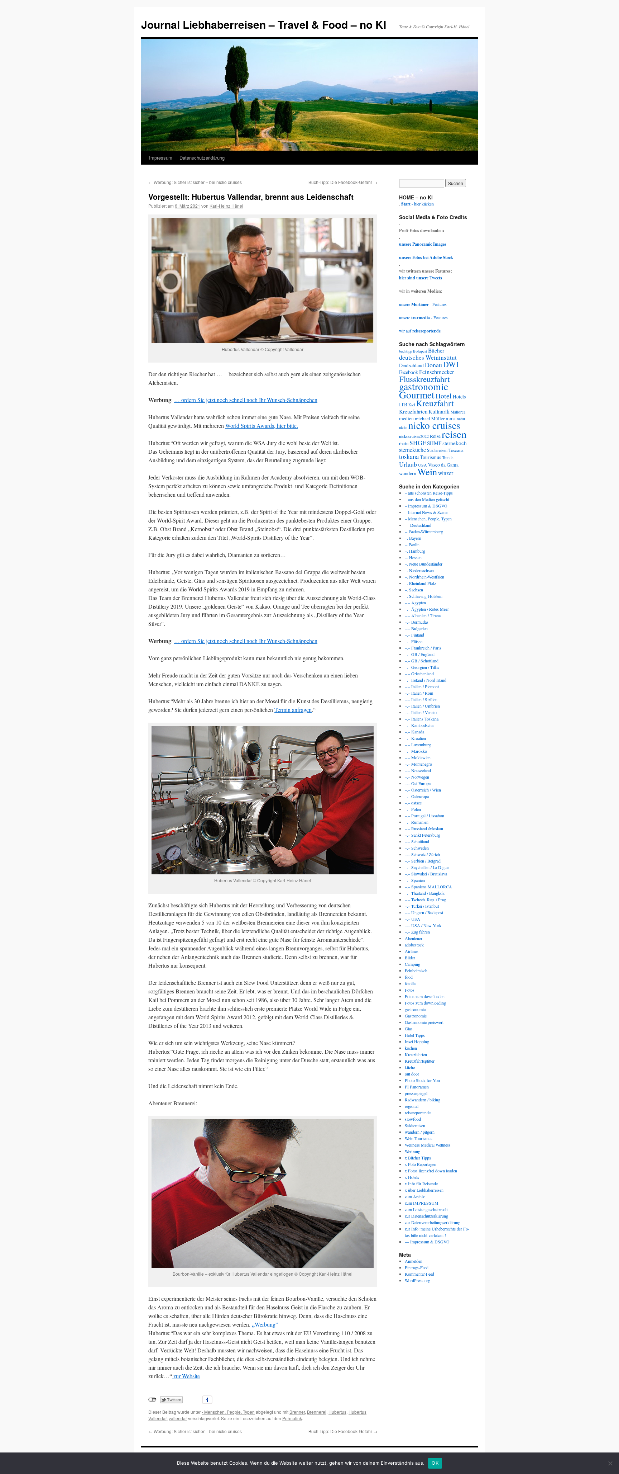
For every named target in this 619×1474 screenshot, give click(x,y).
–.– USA (412, 919)
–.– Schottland (417, 841)
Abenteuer (413, 938)
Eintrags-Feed (416, 1267)
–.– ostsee (413, 802)
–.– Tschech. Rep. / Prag (425, 899)
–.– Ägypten (415, 602)
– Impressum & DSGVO (426, 506)
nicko (403, 427)
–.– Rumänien (416, 822)
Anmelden (413, 1261)
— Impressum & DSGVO (427, 1241)
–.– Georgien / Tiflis (422, 667)
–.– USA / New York (423, 925)
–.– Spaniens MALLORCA (428, 886)
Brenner (297, 1412)
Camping (412, 964)
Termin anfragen (293, 709)
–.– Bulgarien (416, 628)
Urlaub (408, 464)
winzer (445, 473)
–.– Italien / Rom (419, 693)
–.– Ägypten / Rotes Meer (427, 609)
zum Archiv (415, 1196)
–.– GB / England (420, 654)
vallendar (178, 1418)
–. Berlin (412, 544)
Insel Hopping (417, 1041)
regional (411, 1106)
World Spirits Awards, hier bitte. (261, 425)
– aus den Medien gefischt (427, 499)
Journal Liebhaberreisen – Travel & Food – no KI (263, 24)
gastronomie (423, 386)
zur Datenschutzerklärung (426, 1216)
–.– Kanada (414, 731)
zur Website (186, 1376)
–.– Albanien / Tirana (423, 615)
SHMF (434, 443)
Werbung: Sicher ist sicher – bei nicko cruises (195, 182)
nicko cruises (434, 425)
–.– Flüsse (413, 641)
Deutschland (411, 365)
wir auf (420, 331)
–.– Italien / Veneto (421, 712)
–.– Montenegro (418, 764)
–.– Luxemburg (418, 744)
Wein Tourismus (418, 1138)
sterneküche (412, 449)
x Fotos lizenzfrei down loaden (431, 1170)
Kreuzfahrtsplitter (420, 1061)
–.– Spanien (415, 880)
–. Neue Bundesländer (423, 564)
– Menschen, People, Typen (428, 518)
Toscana (456, 450)
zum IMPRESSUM (421, 1203)
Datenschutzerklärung (202, 157)
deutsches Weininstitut (428, 357)
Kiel (411, 404)
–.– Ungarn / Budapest (424, 912)
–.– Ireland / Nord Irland (425, 680)
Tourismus (430, 457)
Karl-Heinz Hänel (226, 206)
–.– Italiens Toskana (421, 719)
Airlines (411, 951)
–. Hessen (413, 557)
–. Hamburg (415, 551)
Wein (427, 471)
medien (406, 418)
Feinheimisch (416, 970)
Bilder (410, 957)
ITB (403, 404)
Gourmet (417, 394)
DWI (451, 364)
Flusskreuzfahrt (424, 378)
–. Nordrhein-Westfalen (424, 577)
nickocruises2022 (414, 436)
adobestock (414, 945)
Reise (435, 436)
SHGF (417, 442)
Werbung (412, 1151)
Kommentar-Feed (419, 1274)
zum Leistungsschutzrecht (426, 1209)
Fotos (409, 990)
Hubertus (337, 1412)
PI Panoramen (417, 1087)
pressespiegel (416, 1093)
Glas (409, 1028)
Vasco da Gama (443, 465)
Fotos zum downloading (425, 1003)
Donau (433, 364)
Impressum (160, 157)
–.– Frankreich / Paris (423, 648)
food (409, 977)
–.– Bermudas (416, 622)
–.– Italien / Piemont (422, 686)
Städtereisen (437, 450)
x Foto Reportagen (420, 1164)
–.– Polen (413, 809)
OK (435, 1463)
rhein (403, 443)
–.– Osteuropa (417, 796)
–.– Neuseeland (418, 770)
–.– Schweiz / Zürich (422, 854)
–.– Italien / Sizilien (421, 699)
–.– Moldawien (418, 757)
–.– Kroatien (415, 738)
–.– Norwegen (417, 777)
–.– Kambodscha (419, 725)
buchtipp (405, 351)
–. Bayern (413, 538)
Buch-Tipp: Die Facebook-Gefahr (343, 182)
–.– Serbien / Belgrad (423, 861)
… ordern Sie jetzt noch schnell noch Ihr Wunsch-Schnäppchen (245, 399)
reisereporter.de (418, 1112)
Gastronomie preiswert (424, 1022)
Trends (448, 457)
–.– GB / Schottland (421, 660)
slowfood (413, 1119)
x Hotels (412, 1177)
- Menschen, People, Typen (228, 1412)
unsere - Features (423, 304)
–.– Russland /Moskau (424, 828)
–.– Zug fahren (417, 932)
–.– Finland (414, 635)
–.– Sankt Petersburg (422, 835)
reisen (454, 434)
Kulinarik (439, 411)
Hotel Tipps (415, 1035)
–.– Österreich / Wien (423, 790)
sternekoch (454, 443)
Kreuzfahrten (413, 411)
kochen (411, 1048)
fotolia (410, 983)
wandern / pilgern (420, 1132)
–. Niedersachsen (419, 570)
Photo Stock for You (422, 1080)
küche (410, 1067)
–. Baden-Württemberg (424, 531)
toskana (409, 456)
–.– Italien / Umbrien (422, 706)
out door (412, 1074)
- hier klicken (417, 204)
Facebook (408, 372)
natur (461, 418)
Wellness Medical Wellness (428, 1145)
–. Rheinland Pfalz (420, 583)
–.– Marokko (416, 751)
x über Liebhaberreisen (424, 1190)
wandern (407, 473)
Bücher (436, 350)
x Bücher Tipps (418, 1158)
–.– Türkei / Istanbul (422, 906)
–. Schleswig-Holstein (423, 596)
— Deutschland (418, 525)
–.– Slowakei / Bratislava (426, 874)
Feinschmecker (436, 372)
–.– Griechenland (419, 673)
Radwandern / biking (422, 1099)
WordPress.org (417, 1280)
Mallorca (458, 412)
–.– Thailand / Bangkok (425, 893)
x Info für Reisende (421, 1183)
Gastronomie (416, 1016)
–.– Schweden (417, 848)
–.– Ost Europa (418, 783)
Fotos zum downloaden (425, 996)
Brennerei (316, 1412)
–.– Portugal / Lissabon (424, 815)
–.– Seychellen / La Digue (426, 867)
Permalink (292, 1418)
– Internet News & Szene (426, 512)
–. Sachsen (414, 589)
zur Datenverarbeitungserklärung (432, 1222)
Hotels (459, 396)
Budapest (420, 351)
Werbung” (266, 1324)
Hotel (444, 396)
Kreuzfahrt (435, 403)
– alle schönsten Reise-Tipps (429, 493)
